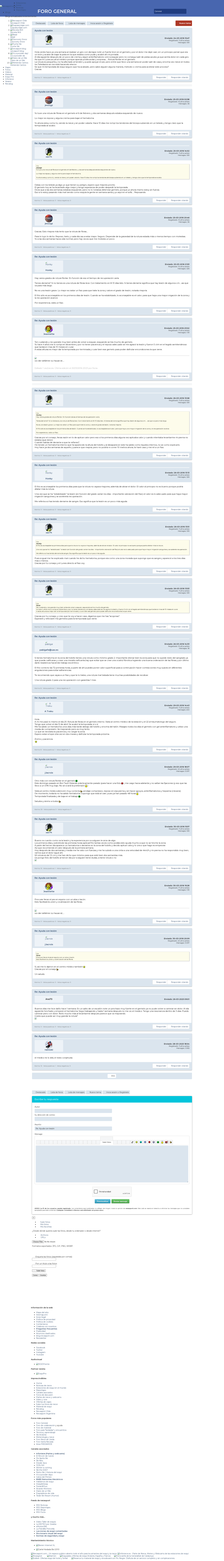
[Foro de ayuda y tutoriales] (149, 11)
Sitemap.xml (41, 1315)
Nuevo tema (185, 23)
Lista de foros (57, 23)
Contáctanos (42, 1324)
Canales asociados (44, 1392)
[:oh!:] (154, 1142)
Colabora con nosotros (46, 1326)
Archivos (44, 1235)
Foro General (42, 1423)
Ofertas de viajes (43, 1402)
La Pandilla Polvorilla (45, 1529)
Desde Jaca (41, 1463)
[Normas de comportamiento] (148, 11)
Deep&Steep (42, 1484)
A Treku (49, 711)
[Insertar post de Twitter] (128, 1142)
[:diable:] (166, 1142)
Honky (49, 270)
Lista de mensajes (77, 23)
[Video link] (98, 1142)
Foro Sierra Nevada (44, 1442)
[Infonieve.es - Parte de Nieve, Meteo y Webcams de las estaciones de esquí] (153, 1553)
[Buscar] (151, 11)
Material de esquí (44, 1406)
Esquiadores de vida (45, 1493)
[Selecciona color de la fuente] (64, 1142)
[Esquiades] (85, 1556)
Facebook (40, 1347)
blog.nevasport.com (45, 1336)
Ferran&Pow (41, 1486)
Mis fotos (44, 1224)
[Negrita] (38, 1142)
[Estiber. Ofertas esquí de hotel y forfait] (49, 1558)
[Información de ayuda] (186, 1139)
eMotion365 (41, 1526)
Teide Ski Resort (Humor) (47, 1496)
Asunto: (38, 1124)
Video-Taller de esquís (46, 1522)
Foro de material (43, 1428)
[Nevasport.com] (8, 6)
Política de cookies (44, 1322)
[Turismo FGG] (133, 1556)
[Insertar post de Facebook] (119, 1142)
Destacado (41, 23)
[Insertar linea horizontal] (77, 1142)
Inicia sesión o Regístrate (101, 23)
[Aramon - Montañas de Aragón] (51, 1556)
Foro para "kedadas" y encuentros (51, 1430)
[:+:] (171, 1142)
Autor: (37, 1107)
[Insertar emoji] (186, 1147)
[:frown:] (145, 1142)
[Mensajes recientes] (144, 11)
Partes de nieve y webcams (48, 1397)
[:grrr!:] (149, 1142)
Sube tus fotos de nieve (47, 1404)
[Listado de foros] (146, 11)
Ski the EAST (42, 1470)
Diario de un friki (43, 1491)
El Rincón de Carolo (45, 1456)
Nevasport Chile (43, 1411)
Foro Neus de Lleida (45, 1439)
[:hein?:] (162, 1142)
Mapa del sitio (42, 1312)
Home (39, 1383)
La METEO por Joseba (46, 1524)
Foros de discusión (44, 1395)
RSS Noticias (42, 1505)
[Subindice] (55, 1142)
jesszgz (49, 105)
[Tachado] (51, 1142)
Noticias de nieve (44, 1385)
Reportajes (41, 1390)
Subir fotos (45, 1222)
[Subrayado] (47, 1142)
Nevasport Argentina (45, 1413)
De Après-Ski (42, 1458)
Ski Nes (39, 1460)
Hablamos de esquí (45, 1481)
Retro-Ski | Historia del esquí (49, 1472)
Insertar (43, 1275)
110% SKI (40, 1465)
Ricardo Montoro (43, 1488)
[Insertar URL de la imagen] (94, 1142)
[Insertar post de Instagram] (124, 1142)
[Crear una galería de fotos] (115, 1142)
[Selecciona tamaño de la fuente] (68, 1142)
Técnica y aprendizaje (45, 1432)
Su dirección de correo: (45, 1115)
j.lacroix (49, 773)
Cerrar (35, 1275)
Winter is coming (44, 1467)
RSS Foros (41, 1512)
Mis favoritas (46, 1227)
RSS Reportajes (43, 1507)
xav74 (49, 44)
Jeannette (48, 334)
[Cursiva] (42, 1142)
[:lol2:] (141, 1142)
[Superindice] (60, 1142)
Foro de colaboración (45, 1425)
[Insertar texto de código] (85, 1142)
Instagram (41, 1352)
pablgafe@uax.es (49, 650)
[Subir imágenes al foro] (106, 1139)
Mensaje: (39, 1134)
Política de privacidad (45, 1319)
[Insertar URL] (72, 1142)
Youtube (40, 1354)
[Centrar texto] (90, 1142)
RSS (113, 1076)
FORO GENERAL (57, 11)
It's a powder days (44, 1474)
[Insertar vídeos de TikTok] (132, 1142)
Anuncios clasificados (45, 1333)
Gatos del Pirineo (44, 1477)
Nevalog (40, 1409)
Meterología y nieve (45, 1437)
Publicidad (41, 1331)
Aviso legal (41, 1317)
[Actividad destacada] (142, 11)
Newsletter (41, 1338)
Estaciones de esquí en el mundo (51, 1388)
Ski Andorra (41, 1435)
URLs (43, 1237)
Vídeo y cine (41, 1399)
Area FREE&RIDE (44, 1444)
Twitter (39, 1350)
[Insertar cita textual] (81, 1142)
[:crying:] (158, 1142)
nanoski (49, 1050)
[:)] (137, 1142)
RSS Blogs (41, 1510)
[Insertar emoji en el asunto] (110, 1128)
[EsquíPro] (41, 1373)
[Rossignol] (36, 1556)
